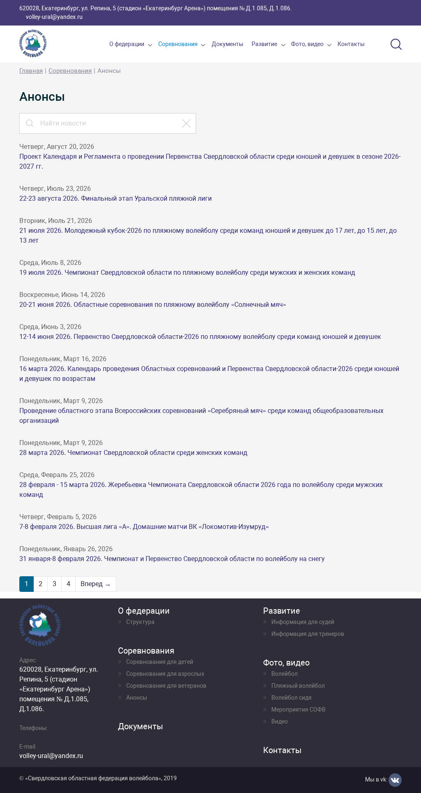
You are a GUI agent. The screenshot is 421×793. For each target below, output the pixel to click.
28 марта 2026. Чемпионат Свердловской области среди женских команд (133, 453)
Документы (227, 44)
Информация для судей (302, 622)
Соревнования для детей (159, 662)
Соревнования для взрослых (165, 673)
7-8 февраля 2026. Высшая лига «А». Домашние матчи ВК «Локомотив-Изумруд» (144, 527)
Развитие (264, 44)
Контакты (351, 44)
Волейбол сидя (291, 697)
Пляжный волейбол (298, 685)
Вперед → (96, 584)
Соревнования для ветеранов (166, 685)
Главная (31, 70)
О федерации (126, 44)
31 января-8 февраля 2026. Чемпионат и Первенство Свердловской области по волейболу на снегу (172, 559)
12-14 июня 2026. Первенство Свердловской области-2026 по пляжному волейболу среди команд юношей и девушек (200, 337)
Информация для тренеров (307, 634)
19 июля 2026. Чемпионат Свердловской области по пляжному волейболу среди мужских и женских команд (187, 272)
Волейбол (284, 673)
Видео (279, 721)
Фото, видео (307, 44)
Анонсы (136, 697)
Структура (140, 622)
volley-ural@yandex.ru (54, 17)
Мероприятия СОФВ (298, 709)
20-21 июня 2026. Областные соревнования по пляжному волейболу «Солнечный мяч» (152, 304)
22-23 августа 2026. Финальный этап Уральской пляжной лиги (115, 198)
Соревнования (178, 44)
